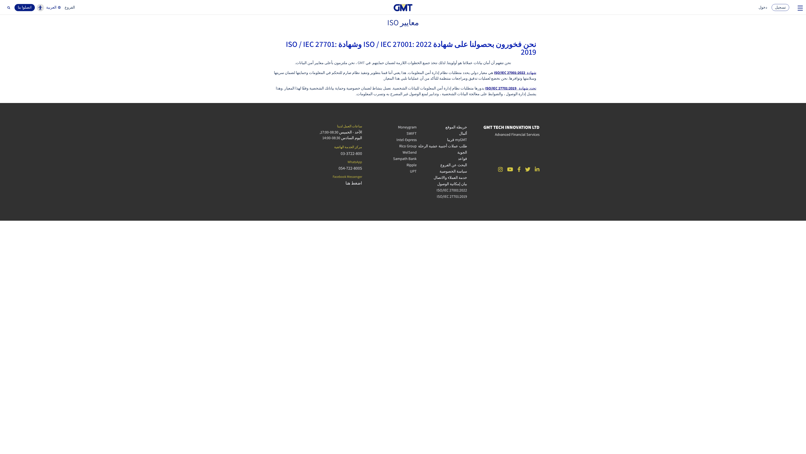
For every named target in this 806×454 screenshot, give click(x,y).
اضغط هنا (353, 183)
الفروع (70, 7)
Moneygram (407, 127)
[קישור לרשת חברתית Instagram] (500, 169)
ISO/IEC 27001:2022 (452, 190)
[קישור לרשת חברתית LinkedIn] (537, 169)
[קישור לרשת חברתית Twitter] (527, 169)
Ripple (412, 164)
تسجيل (780, 7)
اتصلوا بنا (24, 7)
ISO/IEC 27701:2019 (501, 88)
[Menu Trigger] (800, 8)
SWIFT (412, 133)
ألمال (463, 133)
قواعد (462, 158)
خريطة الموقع (456, 127)
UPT (413, 171)
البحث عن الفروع (453, 164)
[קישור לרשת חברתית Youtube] (510, 169)
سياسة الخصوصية (453, 171)
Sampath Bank (405, 158)
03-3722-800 (351, 153)
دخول (763, 7)
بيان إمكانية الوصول (452, 183)
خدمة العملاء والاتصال (450, 177)
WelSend (410, 152)
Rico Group (408, 146)
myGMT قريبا (457, 139)
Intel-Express (406, 139)
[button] (54, 7)
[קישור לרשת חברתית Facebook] (519, 169)
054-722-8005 (350, 168)
